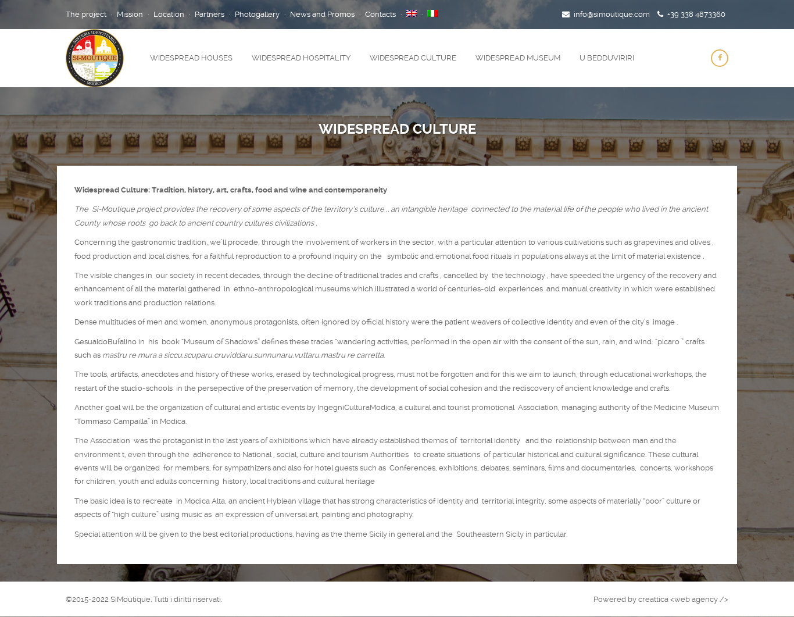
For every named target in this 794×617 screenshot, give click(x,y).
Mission (130, 14)
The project (86, 14)
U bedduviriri (607, 58)
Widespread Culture (413, 58)
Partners (209, 14)
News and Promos (322, 14)
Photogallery (257, 14)
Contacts (380, 14)
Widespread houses (191, 58)
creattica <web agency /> (683, 599)
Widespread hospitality (301, 58)
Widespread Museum (517, 58)
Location (168, 14)
